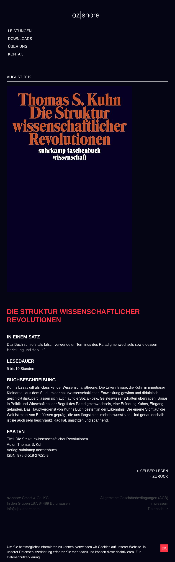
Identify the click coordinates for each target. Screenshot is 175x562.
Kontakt (16, 54)
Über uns (17, 46)
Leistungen (20, 31)
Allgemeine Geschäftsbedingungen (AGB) (134, 498)
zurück (160, 476)
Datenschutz (158, 509)
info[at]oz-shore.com (23, 509)
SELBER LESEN (154, 471)
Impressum (159, 503)
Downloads (20, 39)
